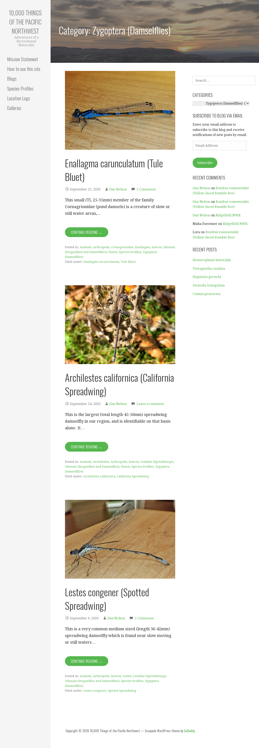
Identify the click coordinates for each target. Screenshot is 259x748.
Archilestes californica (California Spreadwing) (119, 384)
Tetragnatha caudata (209, 268)
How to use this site (23, 68)
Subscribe (205, 163)
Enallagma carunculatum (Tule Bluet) (114, 170)
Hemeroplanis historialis (212, 260)
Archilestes (101, 461)
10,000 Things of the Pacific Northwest (25, 21)
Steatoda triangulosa (209, 285)
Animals (85, 247)
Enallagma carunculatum (101, 261)
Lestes (127, 676)
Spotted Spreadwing (122, 690)
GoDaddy (189, 730)
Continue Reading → (86, 232)
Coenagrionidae (122, 247)
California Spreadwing (133, 476)
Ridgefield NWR (228, 215)
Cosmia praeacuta (206, 294)
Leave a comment (150, 404)
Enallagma (142, 247)
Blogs (12, 78)
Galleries (14, 107)
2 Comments (146, 189)
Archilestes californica (99, 476)
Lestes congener (94, 690)
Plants (112, 252)
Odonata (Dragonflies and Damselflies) (92, 466)
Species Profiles (20, 88)
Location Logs (18, 98)
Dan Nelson (118, 189)
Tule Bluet (128, 261)
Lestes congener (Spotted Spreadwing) (107, 599)
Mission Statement (22, 59)
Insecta (157, 247)
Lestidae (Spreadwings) (156, 461)
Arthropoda (101, 247)
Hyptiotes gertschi (207, 277)
